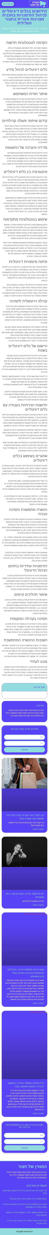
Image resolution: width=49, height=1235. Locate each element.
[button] (25, 3)
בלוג (37, 29)
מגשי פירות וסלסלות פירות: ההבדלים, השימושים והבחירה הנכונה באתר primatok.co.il (25, 973)
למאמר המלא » (38, 829)
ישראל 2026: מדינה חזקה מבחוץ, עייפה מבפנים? (28, 1199)
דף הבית (44, 29)
